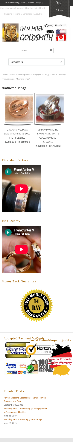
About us (38, 14)
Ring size (29, 8)
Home (4, 75)
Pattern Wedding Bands (15, 3)
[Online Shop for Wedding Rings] (36, 42)
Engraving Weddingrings (11, 8)
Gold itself (40, 8)
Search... (25, 51)
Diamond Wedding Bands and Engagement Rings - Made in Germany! (37, 75)
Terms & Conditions (23, 14)
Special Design (34, 3)
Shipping (8, 14)
